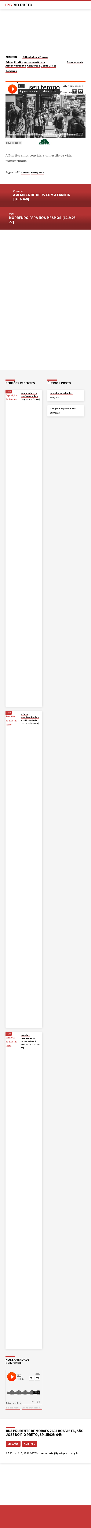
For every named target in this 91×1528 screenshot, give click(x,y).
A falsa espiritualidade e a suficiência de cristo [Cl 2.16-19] (30, 719)
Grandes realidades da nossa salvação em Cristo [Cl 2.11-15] (30, 1041)
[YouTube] (12, 1521)
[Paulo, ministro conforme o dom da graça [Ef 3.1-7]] (12, 548)
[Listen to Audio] (24, 403)
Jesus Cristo (48, 65)
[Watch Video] (22, 403)
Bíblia (9, 62)
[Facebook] (7, 1521)
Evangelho (37, 172)
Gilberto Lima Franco (35, 57)
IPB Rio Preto (13, 1407)
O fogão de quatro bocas (63, 408)
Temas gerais (75, 62)
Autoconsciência (34, 62)
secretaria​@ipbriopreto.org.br (60, 1453)
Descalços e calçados (61, 393)
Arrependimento (16, 65)
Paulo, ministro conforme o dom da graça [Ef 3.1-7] (30, 396)
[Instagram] (17, 1521)
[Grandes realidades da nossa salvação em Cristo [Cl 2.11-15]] (12, 1190)
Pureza (25, 172)
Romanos (11, 70)
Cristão (18, 62)
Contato (29, 1443)
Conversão (33, 65)
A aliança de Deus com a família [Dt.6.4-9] (41, 196)
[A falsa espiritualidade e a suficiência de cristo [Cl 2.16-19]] (12, 869)
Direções (13, 1443)
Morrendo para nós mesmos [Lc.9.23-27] (43, 219)
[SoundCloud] (23, 1521)
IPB (18, 5)
